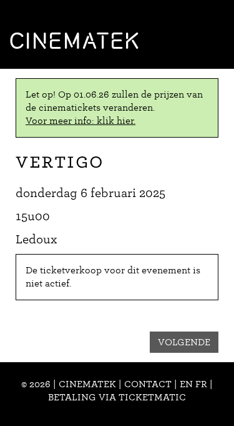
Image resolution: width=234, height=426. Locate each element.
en (186, 384)
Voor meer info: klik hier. (80, 120)
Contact (148, 384)
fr (201, 384)
